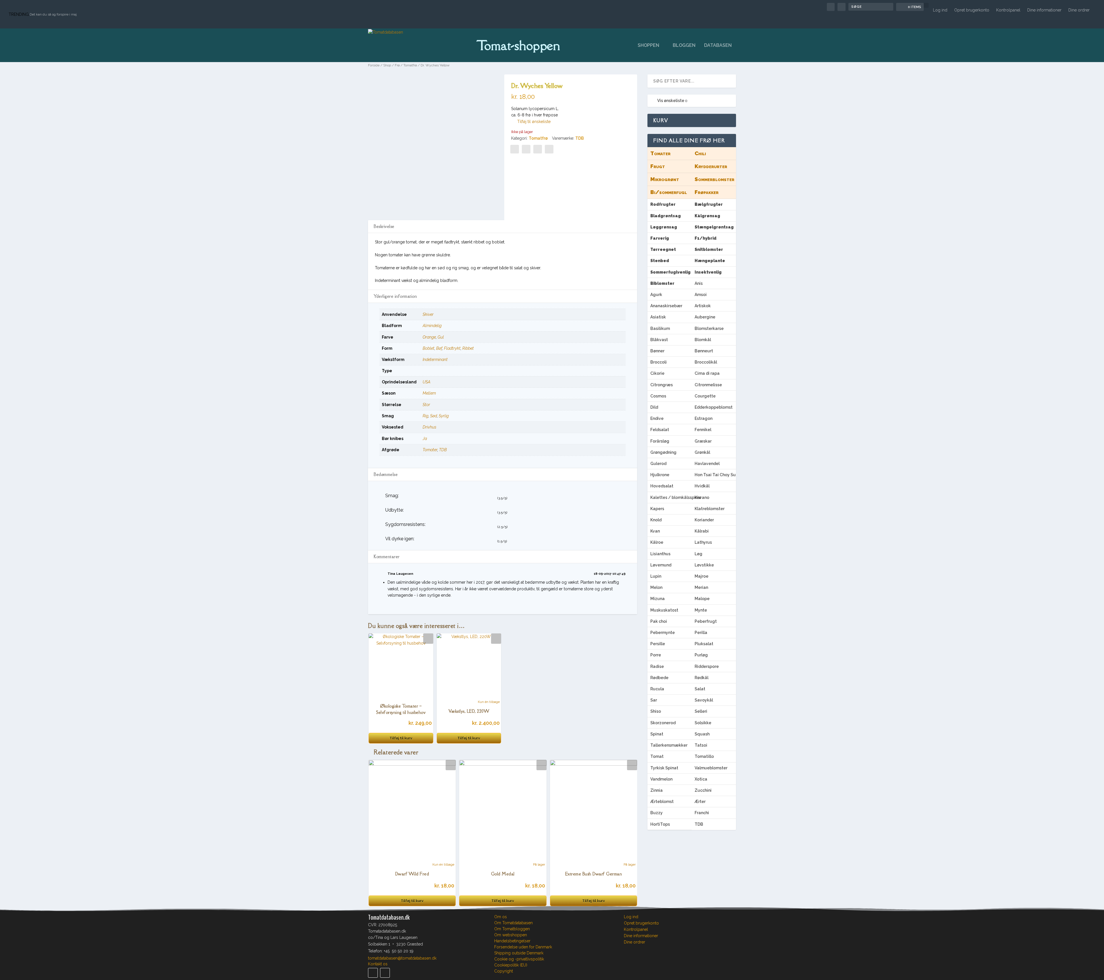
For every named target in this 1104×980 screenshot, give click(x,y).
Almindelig (432, 325)
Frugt (657, 166)
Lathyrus (703, 542)
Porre (655, 655)
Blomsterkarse (709, 328)
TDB (579, 138)
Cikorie (657, 373)
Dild (654, 407)
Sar (653, 700)
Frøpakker (706, 192)
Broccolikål (706, 362)
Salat (700, 689)
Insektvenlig (708, 272)
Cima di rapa (707, 373)
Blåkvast (659, 339)
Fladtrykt (452, 348)
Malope (702, 598)
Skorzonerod (663, 722)
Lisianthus (660, 554)
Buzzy (656, 812)
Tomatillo (704, 756)
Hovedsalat (661, 486)
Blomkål (703, 339)
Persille (657, 643)
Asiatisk (658, 317)
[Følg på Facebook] (373, 973)
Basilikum (660, 328)
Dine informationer (1044, 10)
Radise (657, 666)
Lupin (655, 576)
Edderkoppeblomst (714, 407)
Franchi (702, 812)
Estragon (703, 418)
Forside (373, 65)
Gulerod (658, 463)
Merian (701, 587)
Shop (387, 65)
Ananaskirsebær (666, 305)
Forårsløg (659, 441)
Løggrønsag (663, 227)
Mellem (429, 393)
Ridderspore (707, 666)
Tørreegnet (663, 249)
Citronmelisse (708, 385)
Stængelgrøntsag (714, 227)
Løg (698, 554)
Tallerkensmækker (668, 745)
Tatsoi (701, 745)
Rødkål (701, 677)
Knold (656, 520)
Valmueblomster (711, 768)
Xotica (701, 779)
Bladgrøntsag (665, 216)
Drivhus (429, 427)
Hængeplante (710, 260)
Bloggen (684, 45)
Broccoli (658, 362)
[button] (531, 121)
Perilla (701, 632)
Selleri (701, 711)
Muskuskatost (664, 610)
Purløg (701, 655)
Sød (433, 416)
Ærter (700, 801)
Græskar (703, 441)
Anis (699, 283)
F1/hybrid (705, 238)
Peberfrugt (706, 621)
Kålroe (656, 542)
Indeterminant (435, 359)
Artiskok (703, 305)
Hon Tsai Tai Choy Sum (715, 474)
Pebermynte (662, 632)
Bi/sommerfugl (668, 192)
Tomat (657, 756)
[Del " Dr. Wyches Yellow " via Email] (537, 149)
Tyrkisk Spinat (664, 768)
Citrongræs (661, 385)
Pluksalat (704, 643)
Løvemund (660, 565)
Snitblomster (709, 249)
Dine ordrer (1079, 10)
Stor (426, 404)
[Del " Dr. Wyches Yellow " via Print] (549, 149)
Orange (429, 337)
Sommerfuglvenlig (670, 272)
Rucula (657, 689)
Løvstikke (704, 565)
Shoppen (648, 45)
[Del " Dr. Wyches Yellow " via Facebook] (514, 149)
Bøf (439, 348)
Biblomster (662, 283)
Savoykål (704, 700)
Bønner (657, 351)
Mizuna (657, 598)
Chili (700, 153)
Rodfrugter (663, 204)
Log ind (940, 10)
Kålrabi (702, 531)
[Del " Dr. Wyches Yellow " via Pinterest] (526, 149)
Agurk (656, 294)
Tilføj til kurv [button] (401, 738)
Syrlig (444, 416)
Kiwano (702, 497)
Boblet (428, 348)
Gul (441, 337)
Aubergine (705, 317)
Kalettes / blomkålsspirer (671, 497)
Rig (425, 416)
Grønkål (702, 452)
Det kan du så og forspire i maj (53, 14)
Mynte (701, 610)
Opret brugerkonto (971, 10)
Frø (397, 65)
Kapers (657, 508)
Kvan (655, 531)
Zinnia (656, 790)
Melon (656, 587)
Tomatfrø (410, 65)
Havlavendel (707, 463)
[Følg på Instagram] (385, 973)
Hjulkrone (659, 474)
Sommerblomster (714, 179)
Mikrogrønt (664, 179)
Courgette (705, 396)
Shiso (655, 711)
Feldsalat (659, 429)
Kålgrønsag (707, 216)
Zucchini (703, 790)
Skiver (428, 314)
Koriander (704, 520)
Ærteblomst (662, 801)
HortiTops (660, 824)
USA (426, 382)
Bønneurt (704, 351)
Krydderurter (711, 166)
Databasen (718, 45)
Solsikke (703, 722)
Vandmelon (661, 779)
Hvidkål (702, 486)
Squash (702, 734)
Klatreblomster (709, 508)
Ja (425, 438)
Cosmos (658, 396)
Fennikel (703, 429)
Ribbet (468, 348)
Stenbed (659, 260)
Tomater (430, 449)
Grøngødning (663, 452)
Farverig (659, 238)
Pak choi (658, 621)
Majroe (701, 576)
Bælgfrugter (709, 204)
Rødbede (659, 677)
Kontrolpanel (1008, 10)
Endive (657, 418)
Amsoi (701, 294)
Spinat (656, 734)
